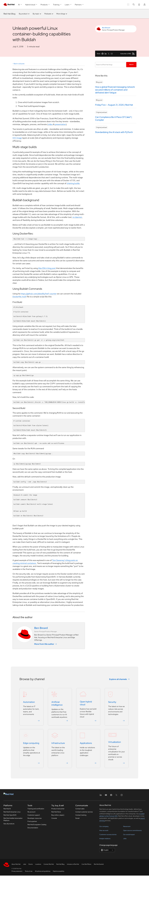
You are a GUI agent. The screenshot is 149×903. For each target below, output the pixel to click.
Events (31, 864)
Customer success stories (107, 834)
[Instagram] (121, 796)
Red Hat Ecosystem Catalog (36, 825)
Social (77, 818)
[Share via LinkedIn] (105, 53)
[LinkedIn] (100, 796)
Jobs (124, 838)
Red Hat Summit (99, 864)
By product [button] (23, 14)
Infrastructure (58, 743)
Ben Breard (106, 28)
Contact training (80, 815)
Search (131, 64)
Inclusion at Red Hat (73, 864)
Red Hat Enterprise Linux (12, 812)
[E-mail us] (111, 53)
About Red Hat (16, 864)
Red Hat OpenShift (9, 815)
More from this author (44, 644)
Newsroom (126, 826)
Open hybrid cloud (86, 703)
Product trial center (57, 809)
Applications (86, 743)
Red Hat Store (56, 812)
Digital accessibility (58, 871)
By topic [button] (36, 14)
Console (54, 818)
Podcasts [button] (47, 14)
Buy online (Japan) (57, 815)
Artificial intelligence (57, 703)
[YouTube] (106, 796)
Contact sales (79, 809)
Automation (29, 702)
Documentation (32, 828)
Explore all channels (118, 679)
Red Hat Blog (9, 13)
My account (31, 812)
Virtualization (114, 742)
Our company (104, 826)
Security (112, 702)
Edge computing (31, 743)
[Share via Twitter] (108, 53)
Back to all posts (19, 64)
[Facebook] (111, 796)
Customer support (33, 815)
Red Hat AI (7, 809)
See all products (8, 824)
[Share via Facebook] (102, 53)
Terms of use (28, 871)
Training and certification (35, 809)
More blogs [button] (60, 14)
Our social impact (129, 834)
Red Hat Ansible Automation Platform (12, 819)
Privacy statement (17, 871)
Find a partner (32, 821)
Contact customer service (84, 812)
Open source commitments (132, 830)
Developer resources (34, 818)
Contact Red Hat (49, 864)
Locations (38, 864)
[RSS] (133, 53)
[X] (116, 796)
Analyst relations (104, 838)
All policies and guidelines (42, 871)
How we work (103, 830)
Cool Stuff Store (86, 864)
